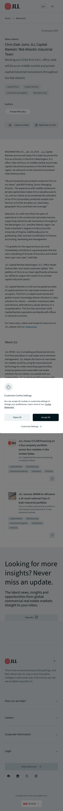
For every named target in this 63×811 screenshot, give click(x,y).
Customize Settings (31, 426)
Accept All (45, 417)
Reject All (17, 417)
